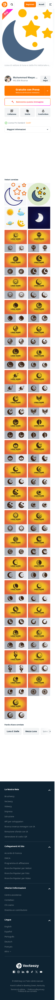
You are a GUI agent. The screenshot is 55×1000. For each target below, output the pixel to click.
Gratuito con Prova (27, 91)
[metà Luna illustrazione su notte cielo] (16, 265)
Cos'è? (28, 123)
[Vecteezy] (4, 4)
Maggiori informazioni (16, 129)
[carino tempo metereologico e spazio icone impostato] (16, 241)
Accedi (41, 4)
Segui (45, 80)
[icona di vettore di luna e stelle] (15, 194)
